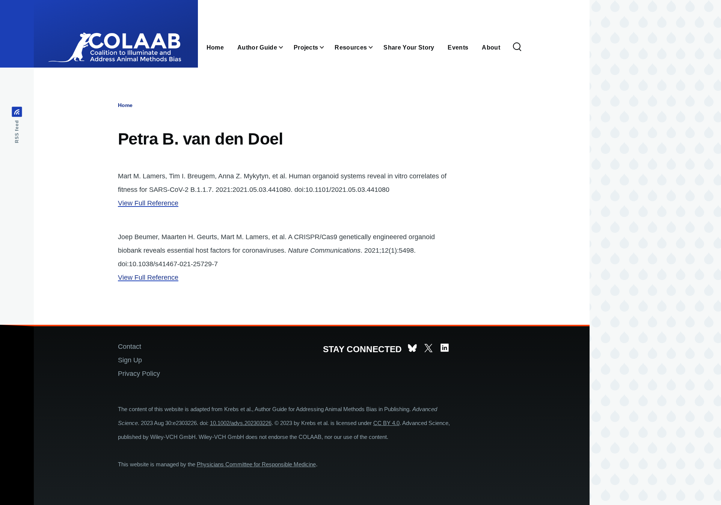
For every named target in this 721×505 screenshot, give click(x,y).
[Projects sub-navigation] (326, 47)
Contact (129, 346)
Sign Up (130, 360)
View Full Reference (148, 203)
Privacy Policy (139, 373)
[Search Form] (517, 47)
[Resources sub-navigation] (375, 47)
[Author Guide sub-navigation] (285, 47)
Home (125, 105)
